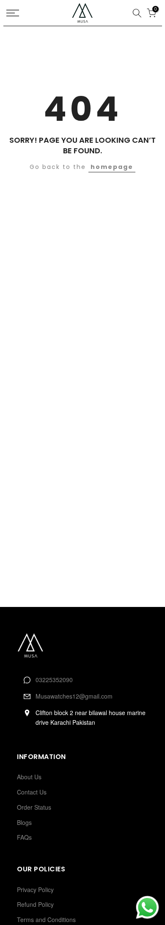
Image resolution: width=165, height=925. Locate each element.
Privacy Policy (35, 889)
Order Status (34, 807)
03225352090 (54, 679)
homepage (112, 167)
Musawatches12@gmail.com (74, 696)
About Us (29, 777)
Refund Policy (35, 904)
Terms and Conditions (46, 919)
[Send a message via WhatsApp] (147, 907)
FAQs (24, 837)
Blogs (24, 822)
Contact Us (32, 792)
